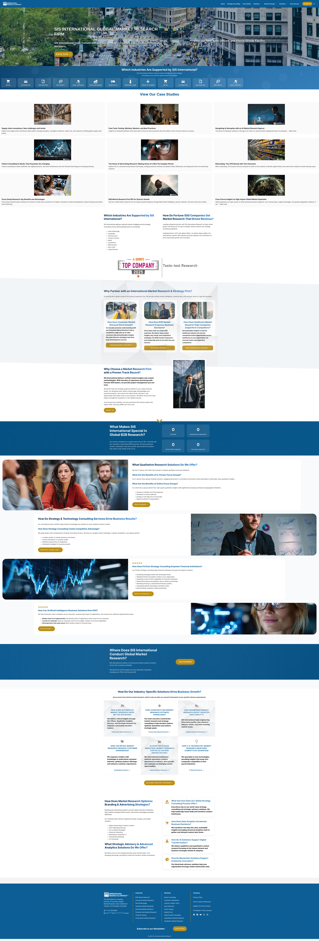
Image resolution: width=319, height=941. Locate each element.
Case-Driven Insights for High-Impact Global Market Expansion (240, 199)
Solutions (256, 4)
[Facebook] (197, 914)
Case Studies (247, 4)
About (223, 4)
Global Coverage (269, 4)
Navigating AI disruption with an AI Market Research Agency (239, 128)
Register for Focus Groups (201, 906)
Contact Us (307, 4)
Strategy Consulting (233, 4)
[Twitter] (204, 914)
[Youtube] (200, 914)
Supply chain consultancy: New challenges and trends (23, 128)
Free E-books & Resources (202, 902)
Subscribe (180, 929)
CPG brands (232, 166)
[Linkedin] (194, 914)
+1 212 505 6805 (111, 910)
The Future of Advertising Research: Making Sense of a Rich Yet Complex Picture (141, 164)
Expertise (282, 4)
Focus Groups (294, 4)
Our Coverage (185, 662)
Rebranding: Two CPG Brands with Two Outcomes (235, 164)
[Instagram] (207, 914)
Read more (292, 131)
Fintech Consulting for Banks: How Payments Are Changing (26, 164)
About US (110, 410)
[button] (314, 4)
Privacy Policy (197, 897)
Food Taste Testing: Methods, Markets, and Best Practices (132, 128)
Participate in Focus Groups (202, 910)
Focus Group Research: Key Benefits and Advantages (23, 199)
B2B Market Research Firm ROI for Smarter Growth (129, 199)
